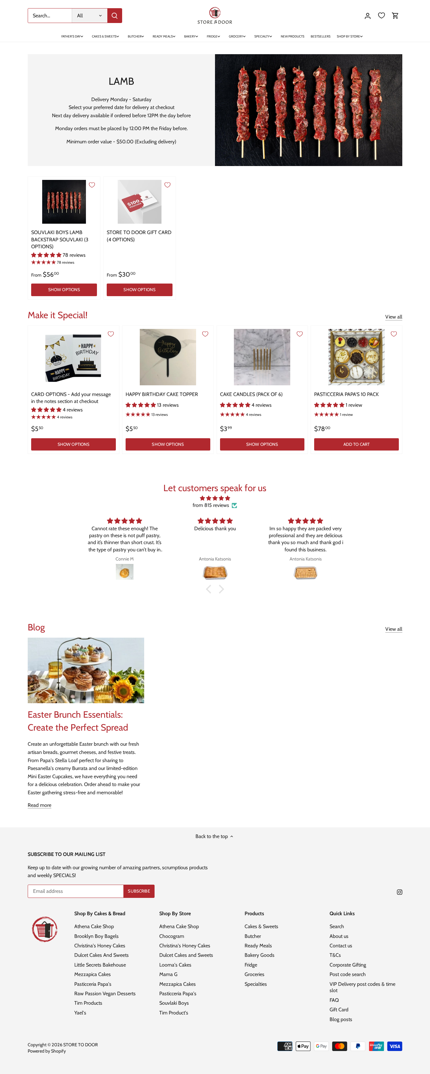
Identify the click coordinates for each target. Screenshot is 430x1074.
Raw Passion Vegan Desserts (105, 993)
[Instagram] (399, 891)
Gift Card (339, 1010)
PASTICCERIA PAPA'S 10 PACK (346, 394)
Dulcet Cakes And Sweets (101, 955)
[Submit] (114, 16)
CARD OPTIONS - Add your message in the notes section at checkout (71, 397)
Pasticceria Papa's (92, 984)
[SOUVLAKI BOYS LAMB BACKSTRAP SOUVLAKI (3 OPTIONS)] (64, 202)
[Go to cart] (395, 15)
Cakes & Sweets (261, 926)
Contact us (341, 946)
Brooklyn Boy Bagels (96, 936)
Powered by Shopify (47, 1051)
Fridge (251, 965)
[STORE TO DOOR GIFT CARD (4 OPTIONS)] (140, 202)
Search (337, 926)
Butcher (253, 936)
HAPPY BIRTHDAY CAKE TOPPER (162, 394)
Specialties (256, 984)
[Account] (368, 15)
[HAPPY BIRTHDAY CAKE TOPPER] (168, 357)
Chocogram (171, 936)
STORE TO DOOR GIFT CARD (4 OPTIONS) (139, 235)
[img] (215, 498)
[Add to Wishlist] (91, 184)
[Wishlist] (381, 15)
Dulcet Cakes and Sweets (186, 955)
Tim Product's (173, 1013)
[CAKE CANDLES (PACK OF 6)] (262, 357)
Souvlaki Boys (174, 1003)
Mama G (168, 974)
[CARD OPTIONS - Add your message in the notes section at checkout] (73, 357)
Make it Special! (58, 314)
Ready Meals (258, 946)
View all (393, 317)
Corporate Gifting (348, 965)
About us (339, 936)
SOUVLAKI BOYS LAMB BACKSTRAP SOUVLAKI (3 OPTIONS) (59, 239)
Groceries (254, 974)
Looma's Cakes (175, 965)
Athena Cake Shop (94, 926)
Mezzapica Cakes (92, 974)
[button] (210, 589)
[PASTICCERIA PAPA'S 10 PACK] (356, 357)
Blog (36, 627)
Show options (64, 289)
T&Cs (335, 955)
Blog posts (341, 1019)
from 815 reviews (211, 505)
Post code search (348, 974)
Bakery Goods (259, 955)
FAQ (334, 1000)
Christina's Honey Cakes (99, 946)
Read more (39, 805)
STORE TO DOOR (80, 1045)
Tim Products (88, 1003)
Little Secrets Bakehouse (100, 965)
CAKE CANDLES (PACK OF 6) (251, 394)
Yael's (80, 1013)
